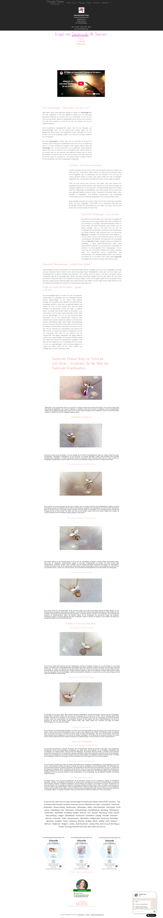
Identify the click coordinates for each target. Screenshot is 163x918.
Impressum (81, 915)
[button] (155, 893)
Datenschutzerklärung (97, 915)
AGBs (87, 915)
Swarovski (80, 34)
